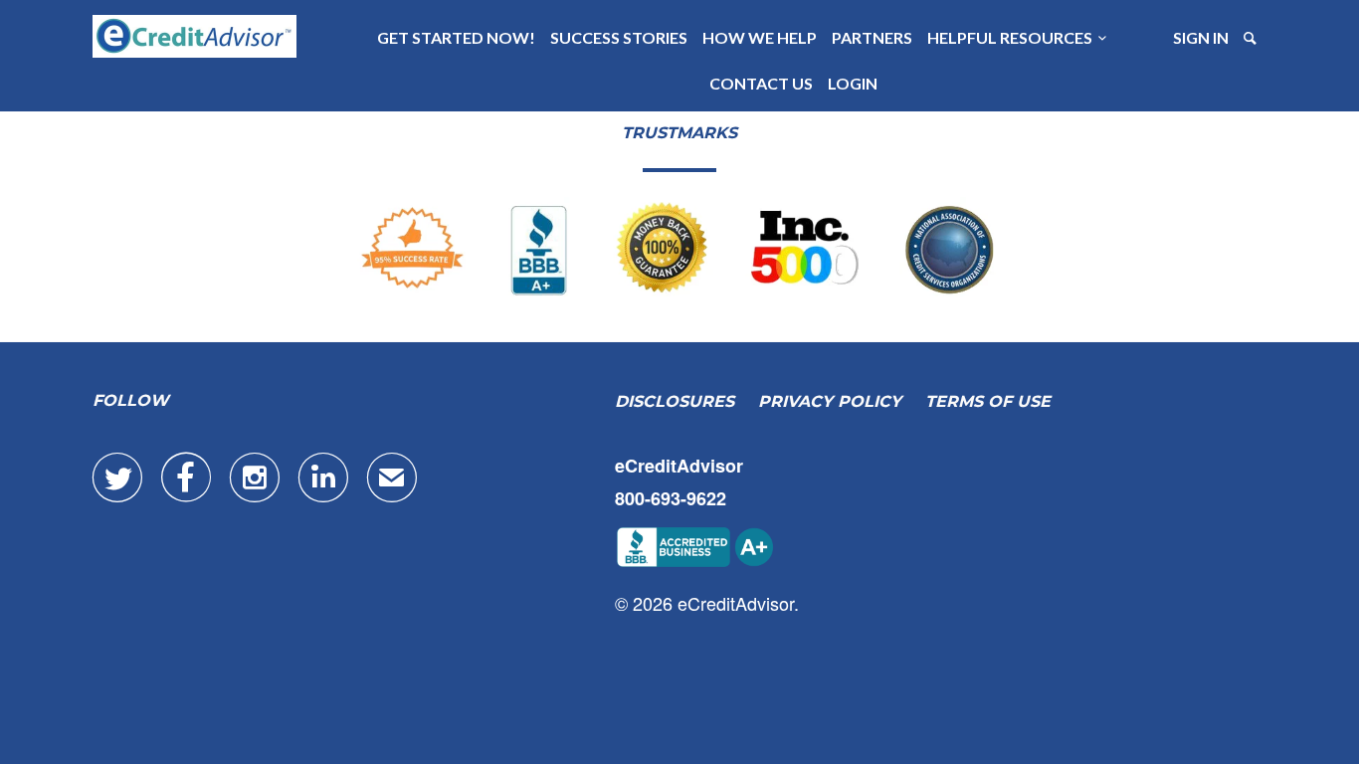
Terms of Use (988, 401)
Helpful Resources (1012, 37)
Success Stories (618, 37)
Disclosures (674, 401)
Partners (872, 37)
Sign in (1201, 37)
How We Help (759, 37)
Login (852, 83)
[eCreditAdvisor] (194, 36)
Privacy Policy (829, 401)
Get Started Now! (456, 37)
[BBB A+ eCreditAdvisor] (679, 249)
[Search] (1251, 38)
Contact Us (761, 83)
